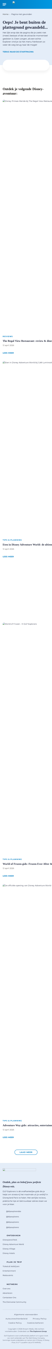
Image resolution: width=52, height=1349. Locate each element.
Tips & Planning (12, 540)
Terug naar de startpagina (18, 52)
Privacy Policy (40, 1319)
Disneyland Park (10, 1240)
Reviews (8, 336)
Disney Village (9, 1249)
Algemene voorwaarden (26, 1314)
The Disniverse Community (14, 1302)
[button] (26, 1152)
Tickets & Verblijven (11, 1266)
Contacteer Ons (9, 1297)
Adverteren (7, 1293)
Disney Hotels (9, 1253)
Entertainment (9, 1271)
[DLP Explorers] (26, 4)
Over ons (6, 1288)
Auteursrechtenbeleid (16, 1319)
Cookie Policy (15, 1323)
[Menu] (4, 4)
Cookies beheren (35, 1323)
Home (5, 14)
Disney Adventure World (13, 1244)
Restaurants (8, 1275)
